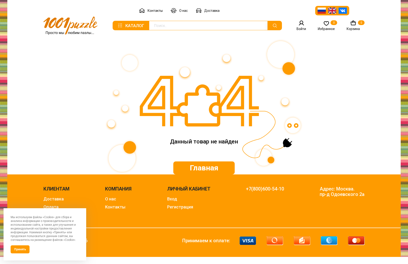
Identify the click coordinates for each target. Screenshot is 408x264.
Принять (20, 249)
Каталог (134, 25)
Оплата (51, 206)
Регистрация (180, 206)
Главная (204, 167)
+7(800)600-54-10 (265, 189)
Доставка (212, 11)
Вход (172, 198)
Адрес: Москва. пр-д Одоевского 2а (342, 191)
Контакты (155, 11)
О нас (183, 11)
